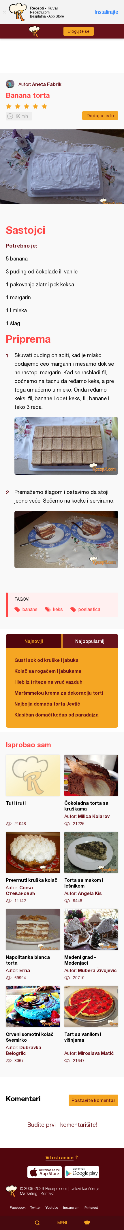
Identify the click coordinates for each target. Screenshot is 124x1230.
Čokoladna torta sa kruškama (91, 791)
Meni (62, 1223)
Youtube (52, 1208)
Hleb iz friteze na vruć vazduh (48, 682)
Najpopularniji (90, 641)
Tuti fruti (33, 791)
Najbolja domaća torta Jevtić (47, 703)
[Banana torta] (66, 446)
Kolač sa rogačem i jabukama (47, 671)
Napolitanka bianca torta (33, 945)
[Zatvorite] (4, 12)
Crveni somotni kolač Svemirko (33, 1025)
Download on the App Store (44, 1172)
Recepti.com (11, 1191)
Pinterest (91, 1208)
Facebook (17, 1208)
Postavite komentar (93, 1100)
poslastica (89, 609)
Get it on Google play (82, 1172)
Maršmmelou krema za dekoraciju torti (58, 693)
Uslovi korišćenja (84, 1188)
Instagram (71, 1208)
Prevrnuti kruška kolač (33, 868)
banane (29, 609)
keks (58, 609)
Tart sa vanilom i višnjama (91, 1025)
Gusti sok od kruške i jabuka (46, 660)
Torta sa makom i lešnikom (91, 868)
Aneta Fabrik (46, 84)
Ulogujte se (78, 31)
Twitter (35, 1208)
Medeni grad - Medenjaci (91, 945)
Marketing (28, 1193)
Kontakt (47, 1193)
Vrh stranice (60, 1157)
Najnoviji (34, 641)
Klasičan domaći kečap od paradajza (56, 714)
